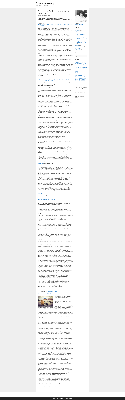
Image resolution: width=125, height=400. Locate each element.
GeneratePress (69, 398)
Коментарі (40, 385)
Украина (55, 291)
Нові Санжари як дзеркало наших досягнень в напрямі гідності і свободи (80, 74)
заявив (56, 154)
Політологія (77, 30)
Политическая (51, 291)
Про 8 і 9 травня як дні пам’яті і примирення (46, 387)
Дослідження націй (80, 41)
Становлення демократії (81, 34)
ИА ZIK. (45, 309)
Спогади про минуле (79, 46)
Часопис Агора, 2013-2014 (81, 42)
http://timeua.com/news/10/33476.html (45, 293)
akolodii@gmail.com (79, 24)
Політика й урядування (81, 31)
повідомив (53, 146)
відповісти (40, 193)
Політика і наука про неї (80, 76)
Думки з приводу (45, 3)
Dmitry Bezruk (40, 163)
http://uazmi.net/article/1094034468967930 (46, 199)
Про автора (77, 48)
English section (78, 49)
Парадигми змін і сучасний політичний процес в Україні (48, 386)
